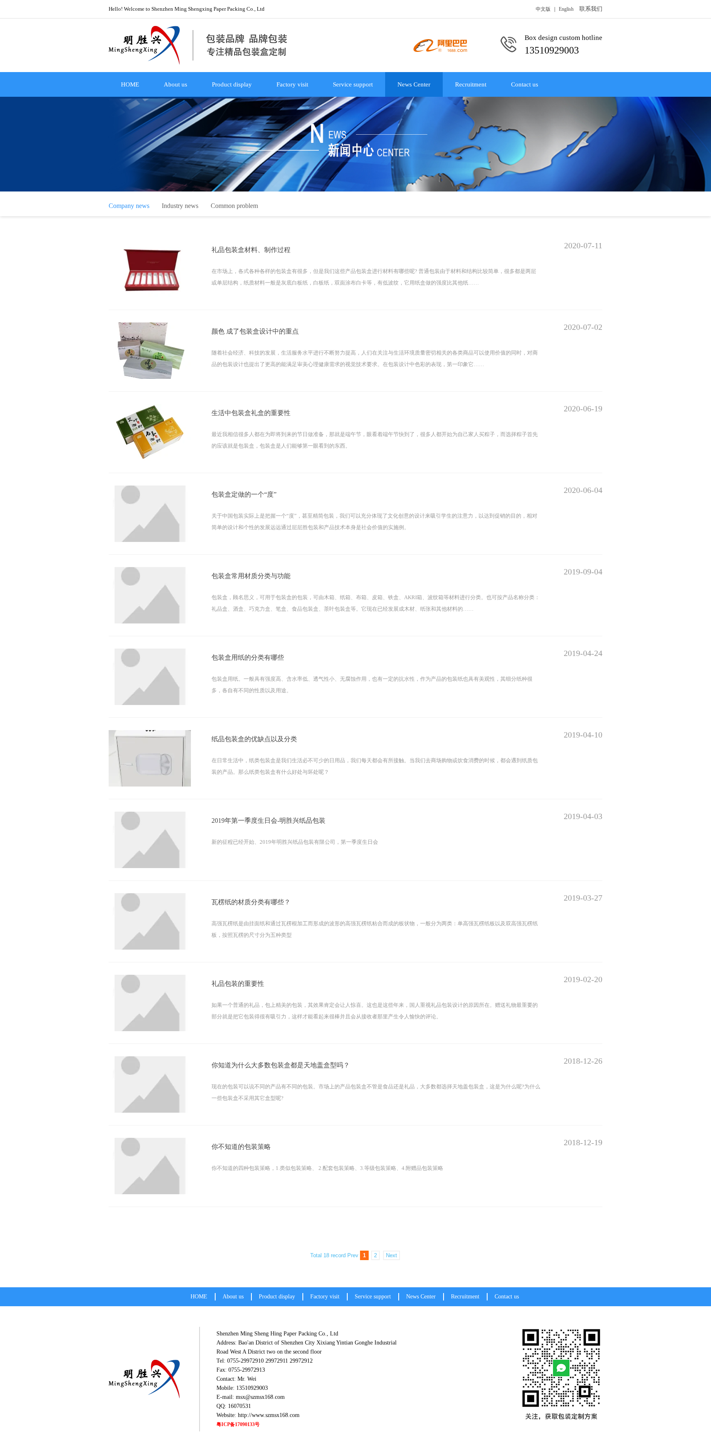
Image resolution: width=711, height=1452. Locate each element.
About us (175, 84)
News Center (413, 84)
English (566, 9)
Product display (232, 84)
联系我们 (590, 9)
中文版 (543, 9)
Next (391, 1255)
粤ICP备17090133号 (238, 1424)
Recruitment (470, 84)
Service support (353, 84)
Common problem (234, 205)
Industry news (180, 205)
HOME (130, 84)
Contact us (524, 84)
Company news (129, 205)
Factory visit (292, 84)
